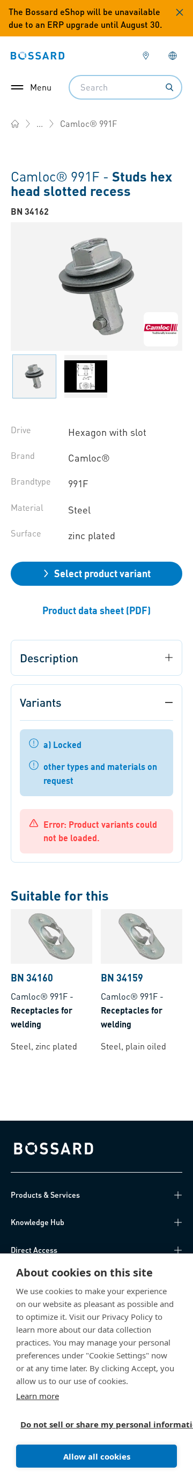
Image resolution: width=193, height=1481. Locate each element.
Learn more (37, 1396)
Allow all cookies (96, 1456)
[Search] (169, 87)
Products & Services (45, 1194)
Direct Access (34, 1250)
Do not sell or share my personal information (92, 1424)
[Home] (15, 123)
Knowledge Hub (37, 1222)
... (39, 123)
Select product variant (102, 573)
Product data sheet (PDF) (96, 610)
